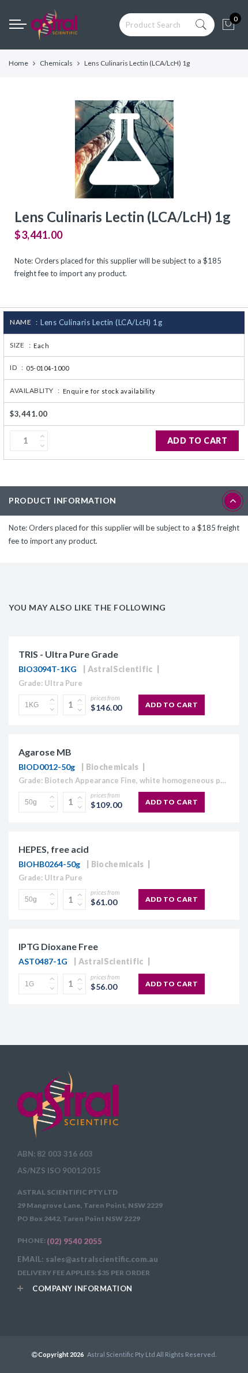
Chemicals (56, 63)
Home (18, 63)
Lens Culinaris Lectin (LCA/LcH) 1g (101, 322)
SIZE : (20, 345)
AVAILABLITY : (35, 390)
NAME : (23, 322)
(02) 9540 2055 (74, 1241)
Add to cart (197, 440)
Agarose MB (45, 751)
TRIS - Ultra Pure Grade (68, 654)
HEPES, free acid (53, 849)
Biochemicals (112, 767)
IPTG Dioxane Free (58, 946)
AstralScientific (120, 669)
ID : (16, 367)
